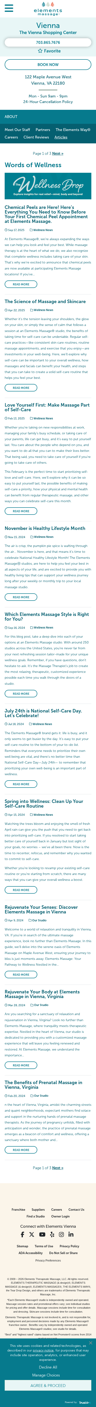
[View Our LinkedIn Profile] (71, 1234)
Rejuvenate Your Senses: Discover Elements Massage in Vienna (41, 909)
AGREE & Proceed (48, 1385)
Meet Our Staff (17, 130)
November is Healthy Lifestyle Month (45, 528)
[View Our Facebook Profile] (22, 1234)
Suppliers (38, 1209)
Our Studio (39, 920)
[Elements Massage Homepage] (48, 8)
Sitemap (22, 1246)
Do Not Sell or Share (63, 1253)
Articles (61, 137)
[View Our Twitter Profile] (31, 1234)
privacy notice (43, 1350)
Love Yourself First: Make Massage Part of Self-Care (47, 407)
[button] (9, 8)
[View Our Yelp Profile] (52, 1234)
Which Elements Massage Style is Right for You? (47, 617)
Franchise (18, 1209)
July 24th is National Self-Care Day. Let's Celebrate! (43, 713)
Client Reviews (36, 137)
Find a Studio (36, 1216)
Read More (21, 284)
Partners (43, 130)
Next (57, 154)
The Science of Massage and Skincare (45, 301)
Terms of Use (44, 1246)
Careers (11, 137)
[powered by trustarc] (84, 1402)
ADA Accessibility (31, 1253)
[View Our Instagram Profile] (61, 1234)
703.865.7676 (48, 43)
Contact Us (76, 1209)
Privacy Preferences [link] (48, 1260)
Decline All (48, 1366)
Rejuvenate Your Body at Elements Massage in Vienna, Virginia (42, 994)
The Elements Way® (73, 130)
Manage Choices (46, 1374)
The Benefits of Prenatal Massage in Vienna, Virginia (43, 1085)
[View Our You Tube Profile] (42, 1234)
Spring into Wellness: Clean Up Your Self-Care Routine (44, 804)
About (11, 117)
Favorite (52, 50)
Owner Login (60, 1216)
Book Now (48, 65)
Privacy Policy (69, 1246)
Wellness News (43, 230)
